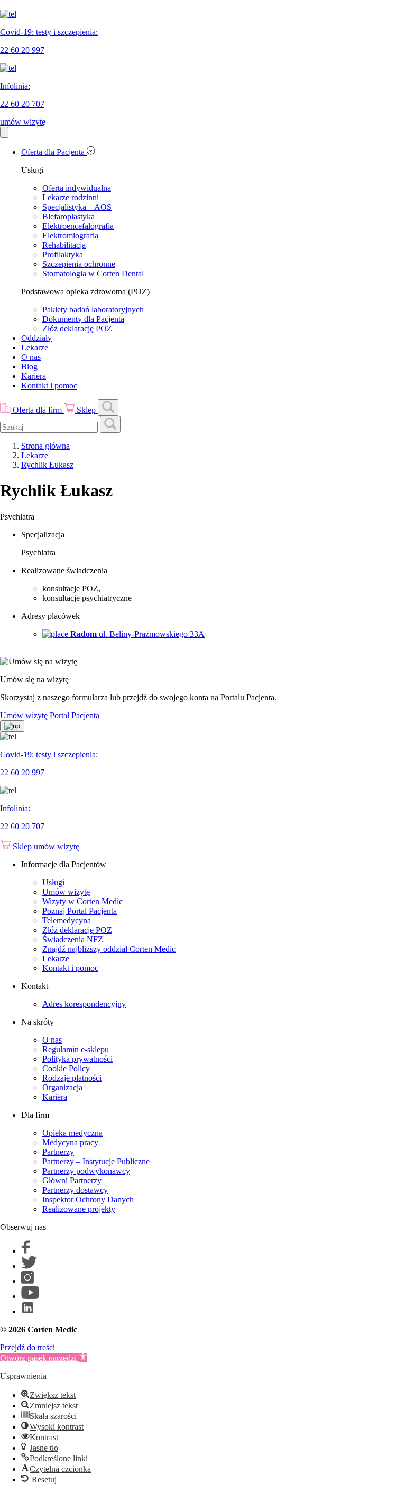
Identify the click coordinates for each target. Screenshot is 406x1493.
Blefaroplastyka (68, 216)
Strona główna (45, 445)
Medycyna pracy (70, 1142)
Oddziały (36, 337)
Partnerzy (58, 1151)
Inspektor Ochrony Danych (88, 1199)
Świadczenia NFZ (72, 939)
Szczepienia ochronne (78, 263)
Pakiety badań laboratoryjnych (93, 309)
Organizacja (62, 1087)
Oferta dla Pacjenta (54, 151)
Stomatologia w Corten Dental (93, 273)
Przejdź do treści (27, 1347)
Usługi (53, 882)
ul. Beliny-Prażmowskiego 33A (137, 633)
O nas (31, 357)
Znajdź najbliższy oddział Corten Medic (109, 948)
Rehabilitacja (64, 244)
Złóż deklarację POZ (77, 328)
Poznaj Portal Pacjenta (79, 910)
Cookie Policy (66, 1068)
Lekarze (34, 347)
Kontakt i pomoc (49, 385)
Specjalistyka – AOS (77, 206)
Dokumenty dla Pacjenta (83, 318)
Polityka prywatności (77, 1058)
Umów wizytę (66, 891)
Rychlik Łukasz (47, 464)
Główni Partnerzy (72, 1180)
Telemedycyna (66, 920)
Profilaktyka (62, 254)
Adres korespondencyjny (84, 1003)
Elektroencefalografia (78, 225)
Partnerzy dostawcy (75, 1189)
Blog (29, 366)
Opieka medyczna (72, 1132)
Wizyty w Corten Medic (82, 901)
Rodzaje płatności (72, 1077)
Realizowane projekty (78, 1208)
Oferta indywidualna (76, 187)
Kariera (33, 376)
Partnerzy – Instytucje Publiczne (96, 1161)
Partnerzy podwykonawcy (86, 1170)
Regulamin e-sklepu (75, 1049)
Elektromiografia (70, 235)
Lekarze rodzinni (70, 197)
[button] (43, 1357)
